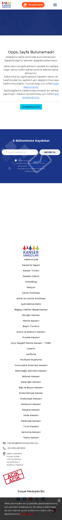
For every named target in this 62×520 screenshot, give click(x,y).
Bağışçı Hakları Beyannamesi (31, 309)
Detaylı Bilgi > (28, 513)
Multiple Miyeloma (31, 359)
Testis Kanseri (31, 437)
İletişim (31, 287)
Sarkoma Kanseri (31, 432)
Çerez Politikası (31, 292)
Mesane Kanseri (31, 409)
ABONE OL (50, 152)
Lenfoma (31, 354)
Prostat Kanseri (31, 337)
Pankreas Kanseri (31, 421)
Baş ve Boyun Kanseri (31, 387)
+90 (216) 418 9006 (16, 448)
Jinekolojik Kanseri (31, 398)
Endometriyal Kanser (31, 393)
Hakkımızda (31, 259)
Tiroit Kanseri (31, 426)
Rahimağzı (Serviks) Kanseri (31, 370)
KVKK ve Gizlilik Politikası (31, 298)
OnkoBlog (31, 281)
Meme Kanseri (31, 320)
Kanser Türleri (31, 270)
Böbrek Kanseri (31, 376)
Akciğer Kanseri (31, 315)
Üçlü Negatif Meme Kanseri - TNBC (31, 343)
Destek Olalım (35, 5)
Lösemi (31, 348)
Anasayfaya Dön (31, 106)
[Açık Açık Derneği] (14, 476)
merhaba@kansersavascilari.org (22, 443)
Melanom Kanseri (31, 404)
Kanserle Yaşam (31, 265)
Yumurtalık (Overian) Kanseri (31, 365)
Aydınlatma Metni (39, 161)
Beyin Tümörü (31, 326)
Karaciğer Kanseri (31, 381)
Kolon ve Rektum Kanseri (31, 331)
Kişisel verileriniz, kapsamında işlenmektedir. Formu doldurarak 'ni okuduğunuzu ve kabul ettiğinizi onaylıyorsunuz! (32, 166)
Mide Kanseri (31, 415)
